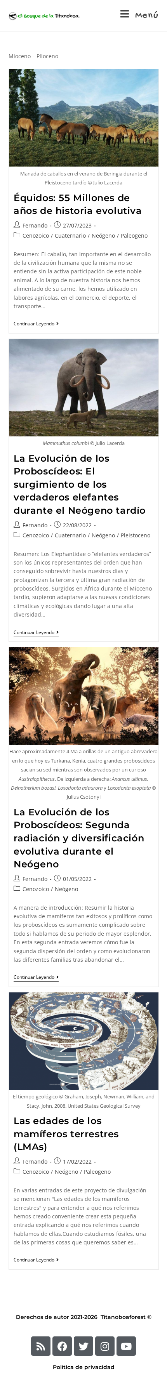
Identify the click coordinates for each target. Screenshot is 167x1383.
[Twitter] (83, 1346)
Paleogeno (134, 235)
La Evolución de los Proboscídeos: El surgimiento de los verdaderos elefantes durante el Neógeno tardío (80, 484)
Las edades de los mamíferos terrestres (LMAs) (66, 1133)
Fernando (35, 225)
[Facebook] (62, 1346)
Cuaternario (70, 235)
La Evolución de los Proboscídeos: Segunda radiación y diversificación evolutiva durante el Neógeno (79, 838)
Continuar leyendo (36, 324)
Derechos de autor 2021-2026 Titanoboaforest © (83, 1317)
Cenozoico (36, 235)
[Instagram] (105, 1346)
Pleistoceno (135, 535)
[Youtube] (126, 1346)
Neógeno (103, 235)
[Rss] (40, 1346)
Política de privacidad (84, 1367)
